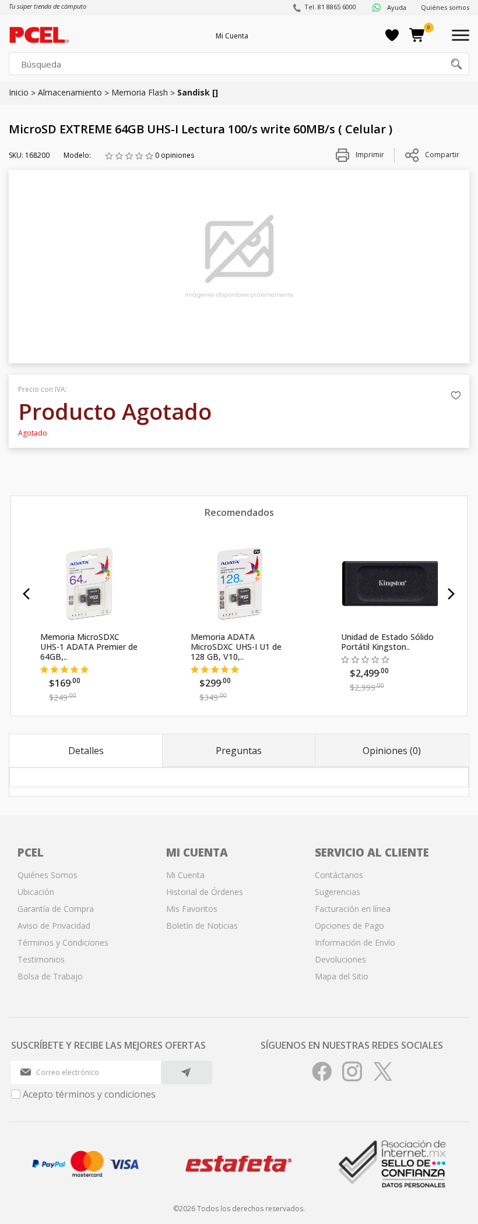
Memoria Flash (139, 92)
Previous (26, 594)
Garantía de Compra (55, 908)
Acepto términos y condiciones (89, 1094)
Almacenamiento (70, 92)
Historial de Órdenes (204, 891)
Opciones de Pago (349, 925)
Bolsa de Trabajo (50, 976)
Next (451, 594)
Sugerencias (337, 891)
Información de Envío (355, 942)
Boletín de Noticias (202, 925)
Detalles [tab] (86, 750)
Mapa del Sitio (341, 976)
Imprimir (369, 155)
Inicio (19, 92)
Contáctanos (339, 874)
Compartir (442, 155)
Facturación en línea (353, 908)
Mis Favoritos (191, 908)
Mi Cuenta (232, 36)
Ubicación (35, 891)
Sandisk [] (197, 92)
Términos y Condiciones (62, 942)
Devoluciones (340, 959)
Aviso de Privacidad (53, 925)
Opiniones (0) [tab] (392, 750)
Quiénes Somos (47, 874)
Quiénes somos (445, 7)
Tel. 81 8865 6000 (330, 6)
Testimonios (41, 959)
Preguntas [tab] (239, 750)
